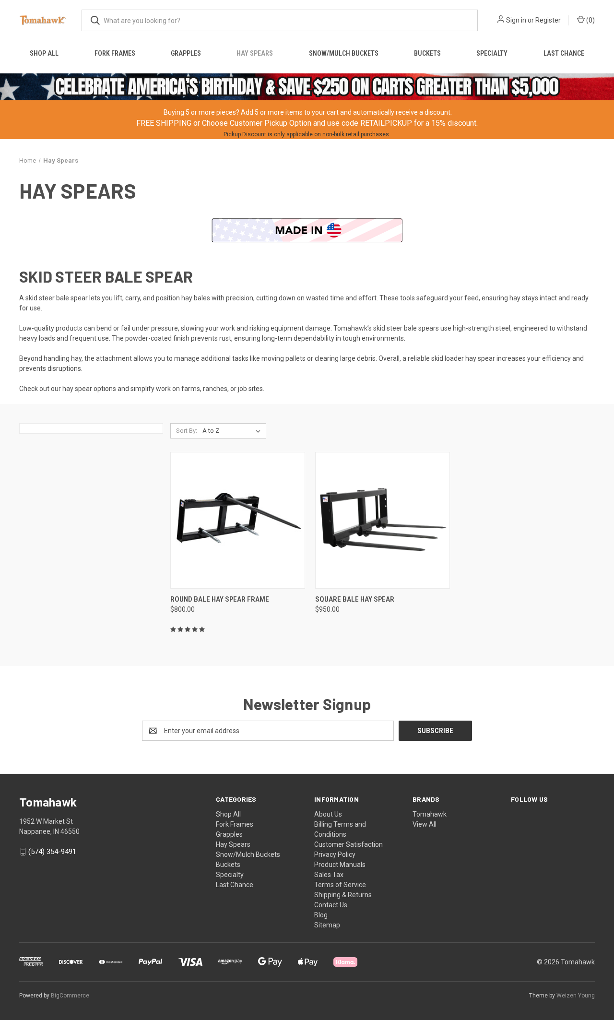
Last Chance (563, 53)
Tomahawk (430, 814)
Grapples (186, 53)
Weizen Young (575, 995)
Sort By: (186, 430)
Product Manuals (340, 864)
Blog (321, 915)
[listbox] (233, 431)
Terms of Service (340, 885)
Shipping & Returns (343, 895)
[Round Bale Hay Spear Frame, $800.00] (237, 520)
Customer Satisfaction (348, 844)
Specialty (492, 53)
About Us (328, 814)
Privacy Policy (334, 854)
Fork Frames (114, 53)
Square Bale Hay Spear (354, 599)
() (590, 20)
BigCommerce (70, 995)
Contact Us (330, 905)
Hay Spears (254, 53)
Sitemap (327, 925)
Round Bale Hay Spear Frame (219, 599)
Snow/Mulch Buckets (343, 53)
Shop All (44, 53)
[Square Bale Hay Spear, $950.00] (382, 520)
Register (548, 20)
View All (425, 824)
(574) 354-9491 (52, 851)
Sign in (516, 20)
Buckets (427, 53)
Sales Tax (328, 874)
